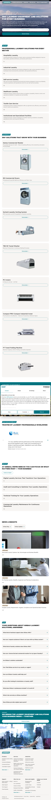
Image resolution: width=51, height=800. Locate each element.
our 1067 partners (9, 397)
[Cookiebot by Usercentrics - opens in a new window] (44, 387)
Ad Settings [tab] (31, 390)
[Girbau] (7, 2)
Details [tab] (19, 390)
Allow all (42, 412)
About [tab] (44, 390)
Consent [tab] (7, 390)
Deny (9, 412)
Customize (24, 412)
